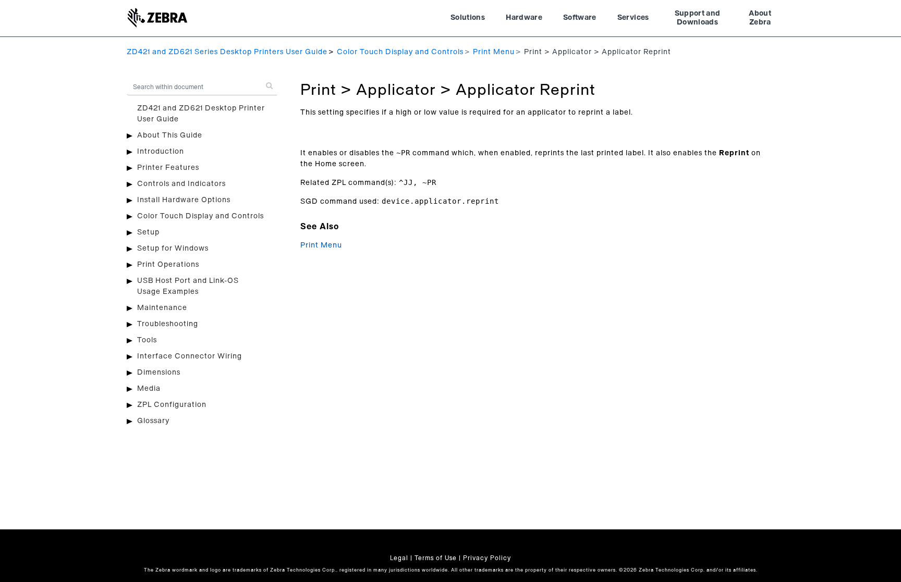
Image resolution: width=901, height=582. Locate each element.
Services (633, 17)
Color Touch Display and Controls (400, 52)
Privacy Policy (487, 558)
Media (149, 388)
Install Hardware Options (183, 200)
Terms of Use (436, 558)
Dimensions (158, 372)
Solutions (468, 17)
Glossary (153, 421)
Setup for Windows (173, 248)
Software (579, 17)
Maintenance (162, 308)
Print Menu (494, 52)
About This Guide (169, 135)
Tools (147, 340)
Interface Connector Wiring (189, 356)
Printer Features (168, 167)
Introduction (160, 151)
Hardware (524, 17)
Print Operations (168, 264)
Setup (148, 232)
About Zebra (760, 18)
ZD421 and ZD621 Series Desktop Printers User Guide (227, 52)
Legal (399, 558)
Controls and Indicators (181, 184)
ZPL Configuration (171, 404)
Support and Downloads (698, 18)
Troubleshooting (167, 324)
